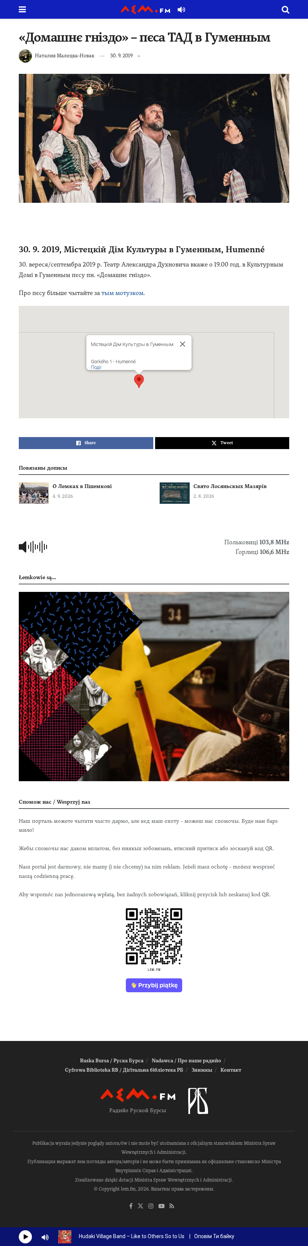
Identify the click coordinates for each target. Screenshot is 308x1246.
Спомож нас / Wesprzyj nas (54, 802)
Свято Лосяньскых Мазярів (230, 486)
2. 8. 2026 (203, 496)
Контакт (230, 1070)
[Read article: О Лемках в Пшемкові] (34, 493)
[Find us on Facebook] (131, 1206)
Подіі (96, 367)
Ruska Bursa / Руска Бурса (111, 1060)
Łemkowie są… (37, 577)
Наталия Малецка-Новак (64, 55)
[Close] (183, 344)
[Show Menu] (22, 9)
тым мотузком (122, 293)
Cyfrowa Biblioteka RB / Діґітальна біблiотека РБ (124, 1070)
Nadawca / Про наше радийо (186, 1060)
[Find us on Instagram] (151, 1206)
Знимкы (202, 1070)
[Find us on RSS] (171, 1206)
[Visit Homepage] (145, 9)
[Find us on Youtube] (162, 1206)
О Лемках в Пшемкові (82, 486)
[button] (139, 381)
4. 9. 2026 (63, 496)
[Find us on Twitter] (140, 1206)
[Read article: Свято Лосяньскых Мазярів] (175, 493)
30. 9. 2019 (121, 55)
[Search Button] (285, 9)
